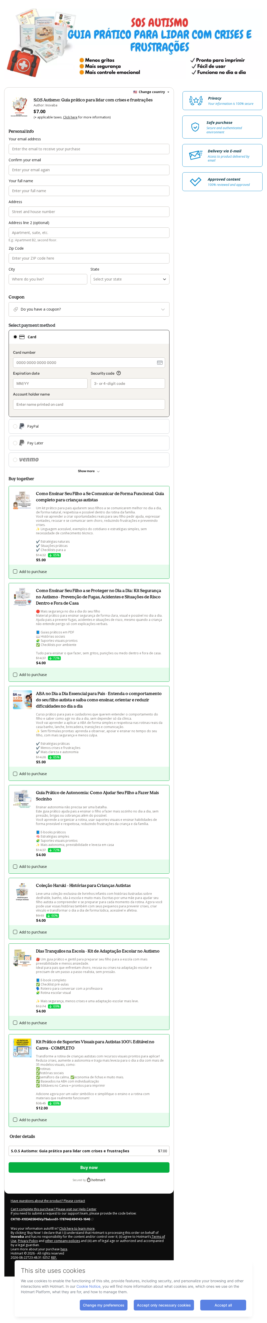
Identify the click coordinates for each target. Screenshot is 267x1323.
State (94, 269)
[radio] (15, 337)
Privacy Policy (28, 1241)
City (12, 269)
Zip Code (16, 248)
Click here (70, 117)
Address (15, 201)
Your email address (25, 138)
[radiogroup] (89, 398)
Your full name (21, 180)
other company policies (62, 1241)
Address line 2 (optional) (29, 222)
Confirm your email (25, 159)
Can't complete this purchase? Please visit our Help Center (53, 1209)
